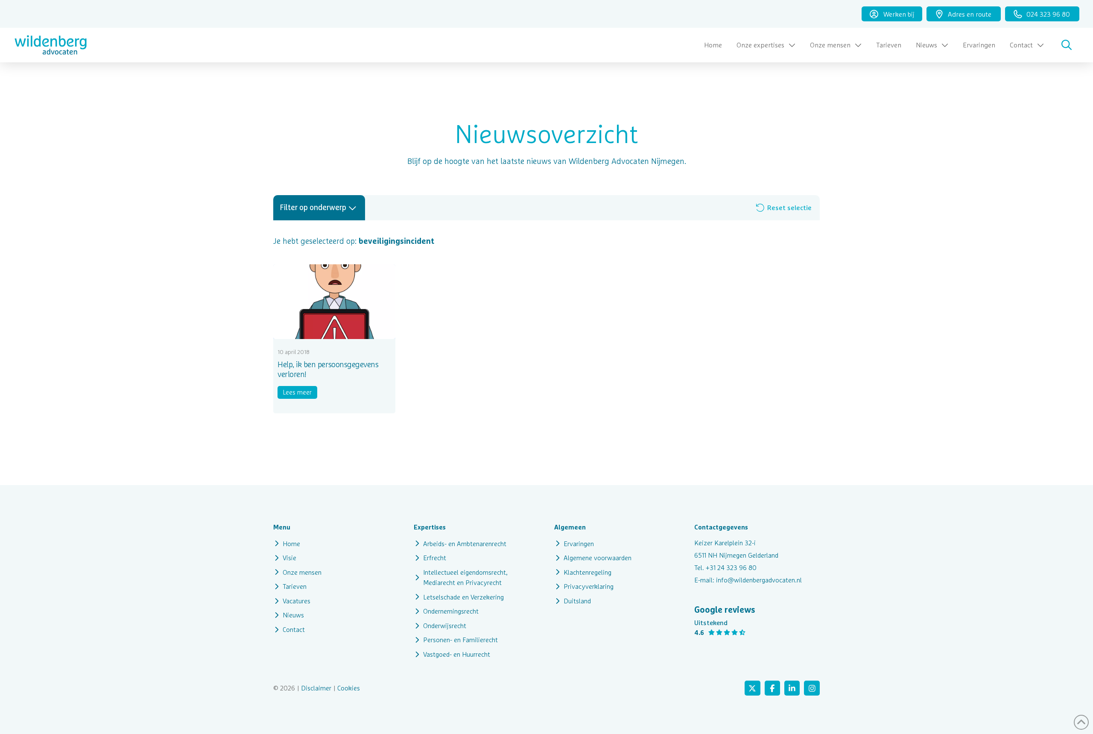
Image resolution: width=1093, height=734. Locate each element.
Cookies (348, 688)
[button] (1066, 44)
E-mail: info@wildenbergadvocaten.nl (748, 580)
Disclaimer (316, 688)
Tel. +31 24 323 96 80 (725, 567)
